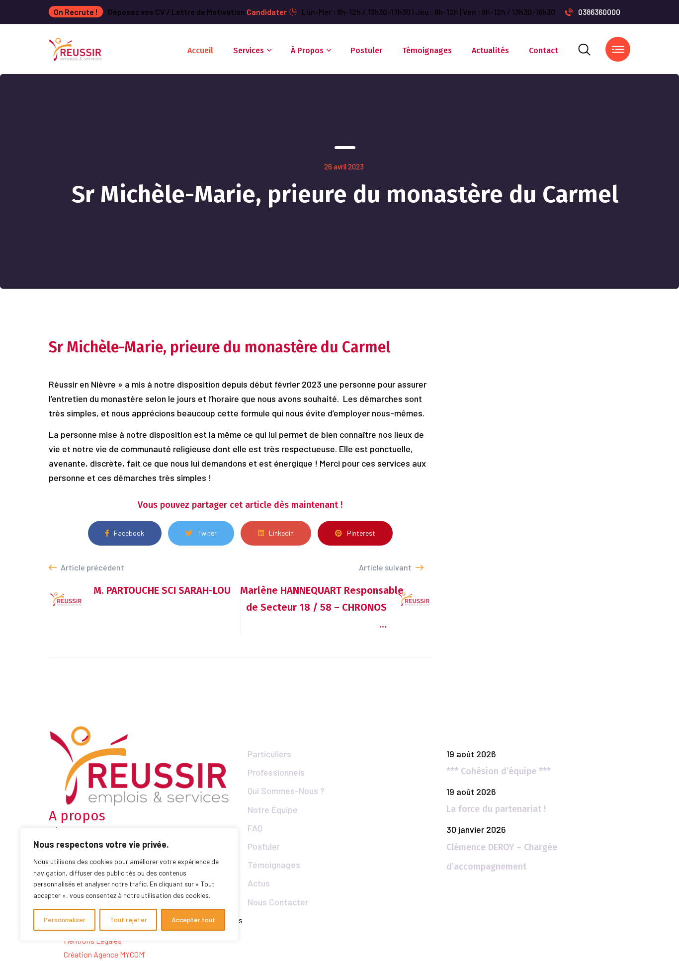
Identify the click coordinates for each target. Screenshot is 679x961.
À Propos (307, 50)
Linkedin (281, 533)
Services (248, 50)
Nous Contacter (278, 901)
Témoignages (427, 50)
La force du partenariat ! (496, 808)
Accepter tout (193, 919)
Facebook (129, 533)
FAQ (255, 827)
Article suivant (386, 567)
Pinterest (361, 533)
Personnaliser (64, 919)
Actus (259, 883)
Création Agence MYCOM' (105, 954)
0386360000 (599, 11)
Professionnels (276, 772)
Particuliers (269, 753)
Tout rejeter (128, 919)
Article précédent (91, 567)
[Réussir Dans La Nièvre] (76, 48)
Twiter (207, 533)
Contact (543, 50)
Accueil (200, 50)
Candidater (267, 11)
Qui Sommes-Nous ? (286, 790)
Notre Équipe (273, 809)
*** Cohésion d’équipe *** (498, 771)
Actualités (490, 50)
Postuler (366, 50)
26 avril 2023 (344, 166)
